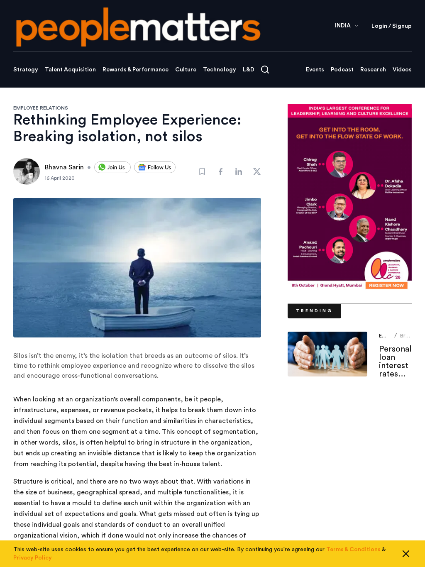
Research (373, 70)
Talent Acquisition (70, 70)
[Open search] (265, 69)
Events (315, 70)
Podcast (342, 70)
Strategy (25, 70)
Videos (402, 70)
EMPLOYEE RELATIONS (40, 107)
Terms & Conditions (353, 549)
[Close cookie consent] (406, 554)
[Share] (220, 171)
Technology (219, 70)
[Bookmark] (202, 171)
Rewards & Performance (136, 70)
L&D (248, 70)
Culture (185, 70)
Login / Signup (391, 26)
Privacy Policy (32, 558)
